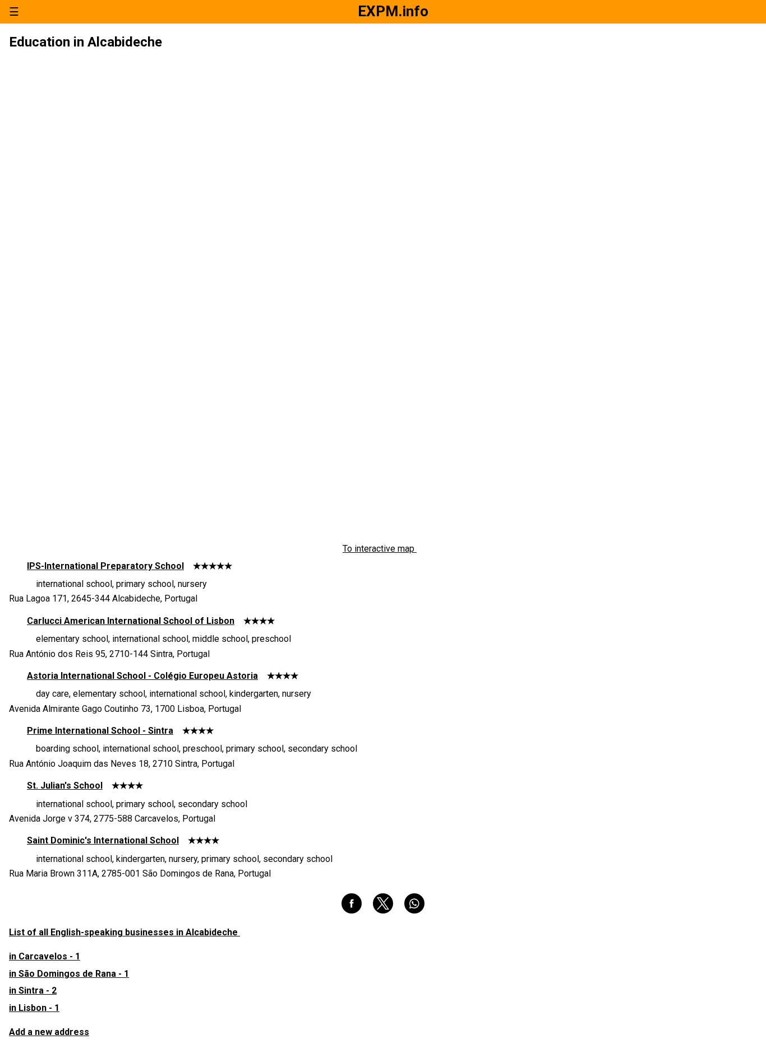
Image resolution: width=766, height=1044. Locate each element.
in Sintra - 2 (33, 990)
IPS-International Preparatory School (105, 566)
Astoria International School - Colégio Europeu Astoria (142, 675)
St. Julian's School (65, 785)
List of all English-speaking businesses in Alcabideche (124, 932)
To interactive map (380, 549)
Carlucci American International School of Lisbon (130, 621)
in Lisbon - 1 (34, 1008)
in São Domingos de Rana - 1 (69, 973)
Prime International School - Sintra (100, 730)
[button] (352, 903)
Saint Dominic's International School (103, 840)
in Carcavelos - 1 (44, 956)
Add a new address (49, 1032)
